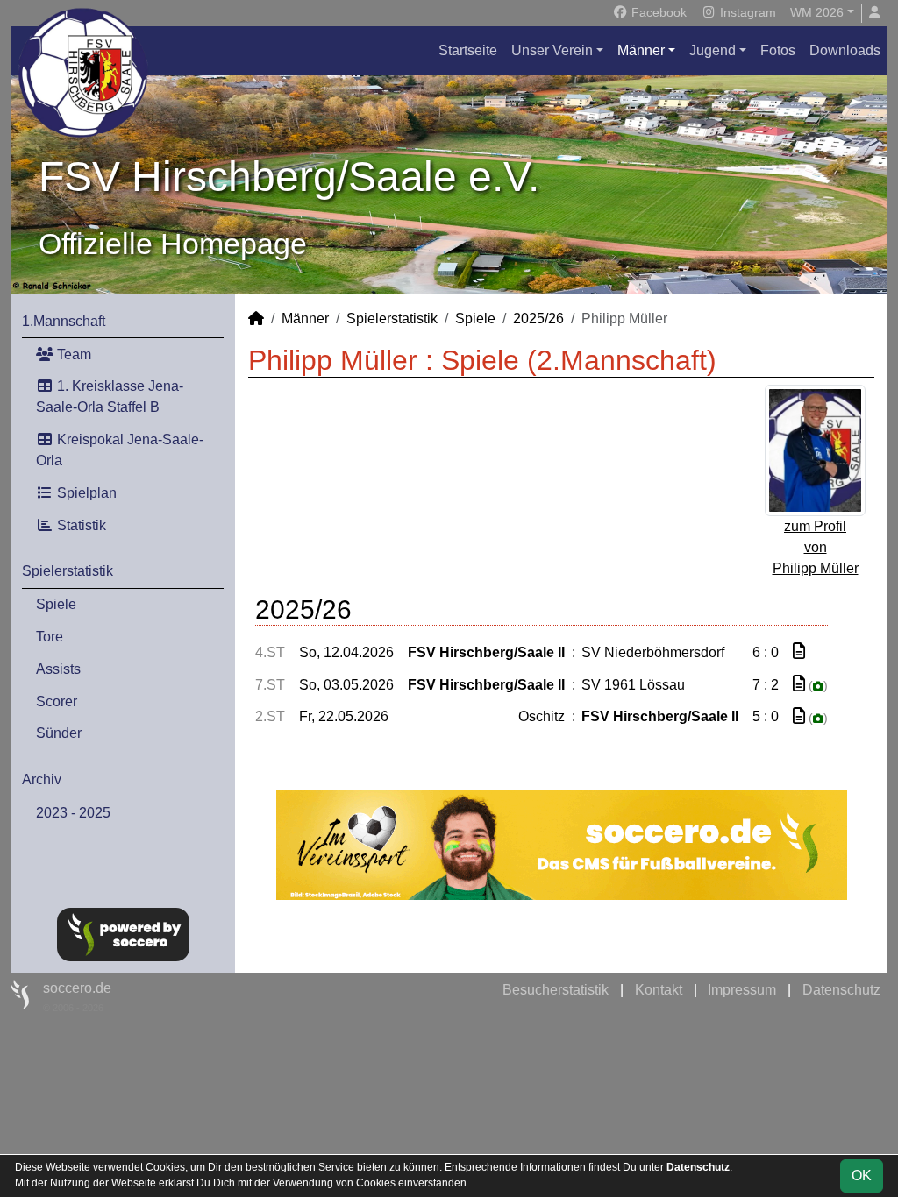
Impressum (742, 989)
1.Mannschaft (63, 321)
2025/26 (538, 318)
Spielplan (85, 492)
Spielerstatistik (67, 570)
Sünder (59, 733)
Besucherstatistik (555, 989)
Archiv (41, 779)
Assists (58, 669)
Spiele (56, 604)
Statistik (79, 525)
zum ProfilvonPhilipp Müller (816, 547)
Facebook (657, 12)
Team (72, 354)
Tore (49, 636)
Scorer (56, 701)
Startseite (467, 50)
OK (862, 1175)
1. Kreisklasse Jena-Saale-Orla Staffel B (109, 396)
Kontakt (658, 989)
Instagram (746, 12)
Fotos (777, 50)
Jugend (712, 50)
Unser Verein (552, 50)
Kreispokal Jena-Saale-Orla (119, 450)
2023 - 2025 (73, 812)
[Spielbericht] (799, 651)
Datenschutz (841, 989)
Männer (641, 50)
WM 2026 (817, 12)
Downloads (844, 50)
